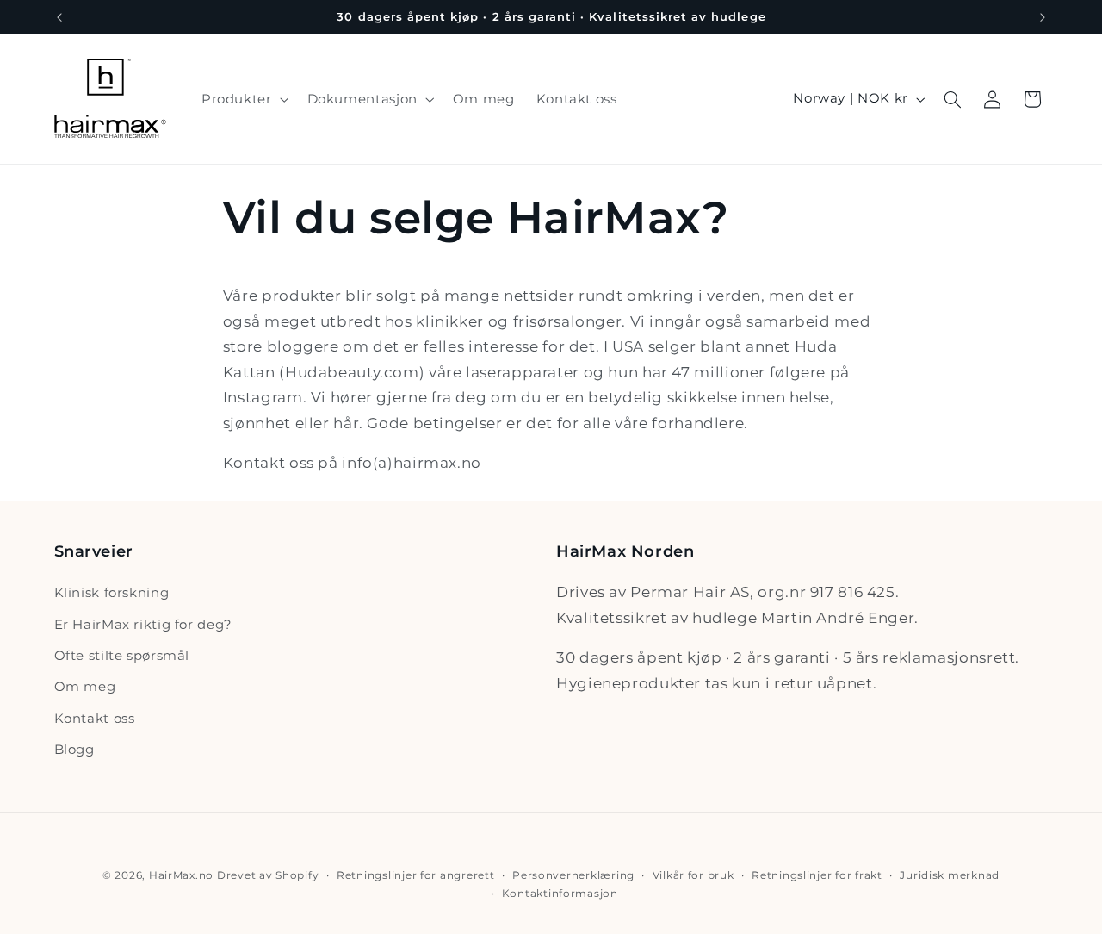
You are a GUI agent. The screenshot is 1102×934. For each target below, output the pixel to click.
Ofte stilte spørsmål (122, 655)
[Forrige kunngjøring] (59, 17)
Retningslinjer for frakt (817, 875)
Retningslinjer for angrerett (416, 875)
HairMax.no (181, 875)
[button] (243, 99)
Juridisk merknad (950, 875)
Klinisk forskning (112, 593)
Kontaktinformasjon (560, 893)
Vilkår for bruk (693, 875)
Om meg (85, 687)
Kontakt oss (94, 718)
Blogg (74, 749)
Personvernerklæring (573, 875)
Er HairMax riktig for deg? (143, 624)
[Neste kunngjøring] (1043, 17)
